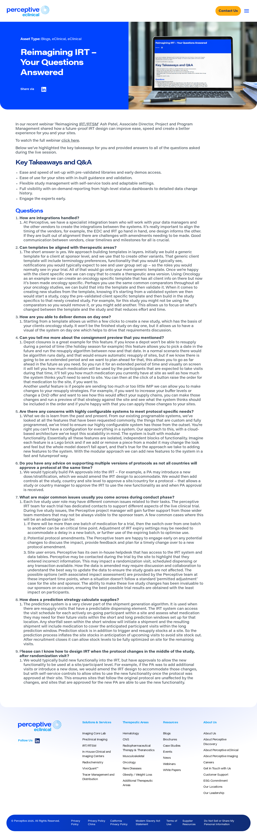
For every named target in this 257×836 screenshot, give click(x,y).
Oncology (191, 274)
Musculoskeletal (133, 756)
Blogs (167, 733)
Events (167, 752)
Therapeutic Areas (136, 722)
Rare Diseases (132, 768)
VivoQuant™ (90, 768)
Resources (170, 722)
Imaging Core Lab (94, 733)
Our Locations (212, 787)
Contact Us (228, 11)
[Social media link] (37, 741)
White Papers (172, 770)
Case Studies (172, 746)
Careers (208, 762)
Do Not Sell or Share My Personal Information (219, 823)
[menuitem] (100, 750)
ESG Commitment (215, 781)
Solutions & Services (96, 722)
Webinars (169, 764)
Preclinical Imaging (94, 739)
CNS (126, 739)
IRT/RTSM (88, 124)
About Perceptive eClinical (220, 750)
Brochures (170, 739)
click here (70, 141)
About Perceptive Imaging (220, 756)
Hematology (131, 733)
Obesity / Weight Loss (137, 775)
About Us (210, 722)
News (167, 758)
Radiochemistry (92, 762)
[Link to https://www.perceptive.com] (28, 11)
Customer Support (215, 775)
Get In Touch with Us (217, 768)
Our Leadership (213, 793)
